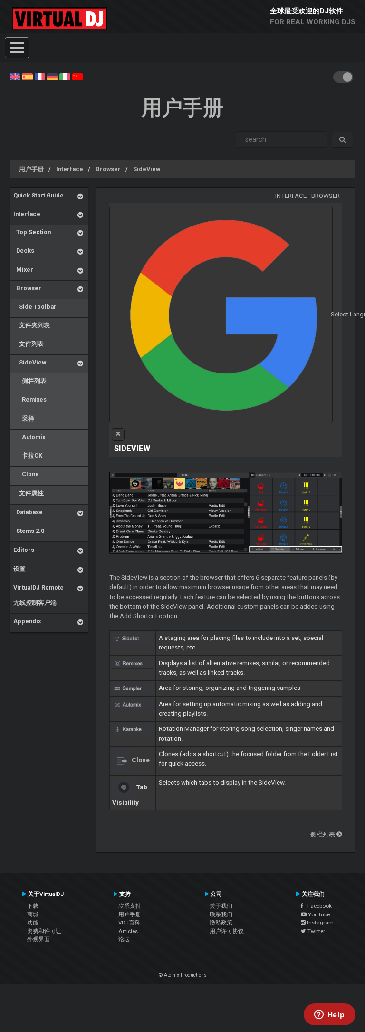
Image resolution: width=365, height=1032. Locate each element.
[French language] (40, 76)
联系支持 (129, 906)
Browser (108, 169)
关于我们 (221, 906)
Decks (23, 250)
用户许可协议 (227, 931)
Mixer (23, 269)
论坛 (124, 939)
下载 (32, 906)
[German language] (52, 76)
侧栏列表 (30, 380)
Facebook (317, 906)
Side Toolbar (35, 306)
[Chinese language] (77, 76)
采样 (23, 418)
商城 (32, 914)
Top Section (32, 232)
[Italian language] (64, 76)
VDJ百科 (129, 922)
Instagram (320, 922)
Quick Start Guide (38, 195)
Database (28, 512)
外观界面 (38, 939)
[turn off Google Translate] (118, 434)
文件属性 (28, 493)
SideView (146, 169)
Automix (29, 437)
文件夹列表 (31, 325)
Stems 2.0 (28, 530)
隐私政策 (221, 922)
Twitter (315, 931)
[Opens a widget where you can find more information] (329, 1015)
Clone (26, 474)
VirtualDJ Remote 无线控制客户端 (38, 595)
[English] (15, 76)
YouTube (318, 914)
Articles (128, 931)
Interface (69, 169)
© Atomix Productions (183, 975)
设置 (19, 568)
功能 (32, 922)
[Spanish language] (27, 76)
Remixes (30, 399)
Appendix (27, 621)
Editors (23, 549)
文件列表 (28, 343)
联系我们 (221, 914)
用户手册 (31, 169)
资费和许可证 (44, 931)
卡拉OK (27, 455)
